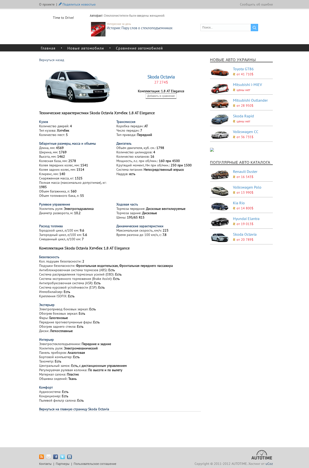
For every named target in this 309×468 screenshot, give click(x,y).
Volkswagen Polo (247, 187)
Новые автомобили (85, 48)
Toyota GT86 (243, 68)
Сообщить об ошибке (256, 4)
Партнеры (63, 464)
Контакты (45, 464)
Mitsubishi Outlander (250, 100)
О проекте (47, 4)
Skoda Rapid (243, 115)
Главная (48, 48)
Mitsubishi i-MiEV (247, 84)
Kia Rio (239, 202)
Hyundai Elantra (246, 218)
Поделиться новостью (79, 4)
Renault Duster (245, 171)
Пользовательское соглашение (95, 464)
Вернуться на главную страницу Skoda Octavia (74, 409)
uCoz (269, 463)
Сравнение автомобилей (139, 48)
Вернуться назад (51, 60)
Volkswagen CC (245, 131)
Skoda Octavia (245, 234)
